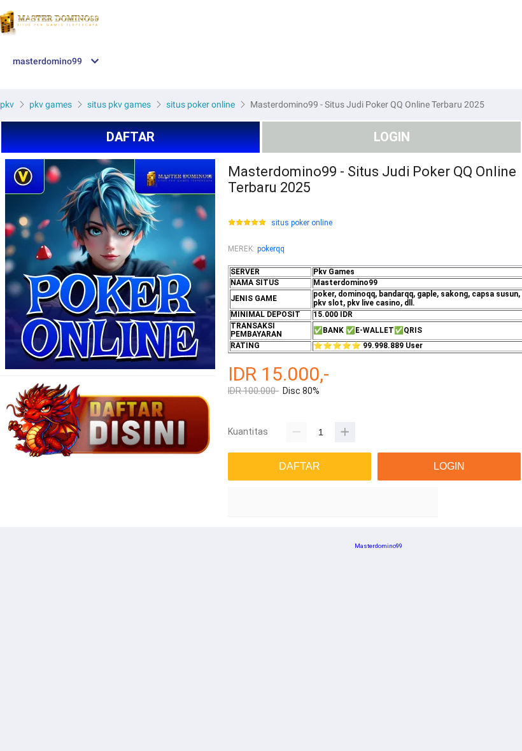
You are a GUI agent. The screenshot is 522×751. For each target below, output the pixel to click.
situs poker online (301, 223)
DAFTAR (130, 136)
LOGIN (392, 136)
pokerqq (271, 248)
